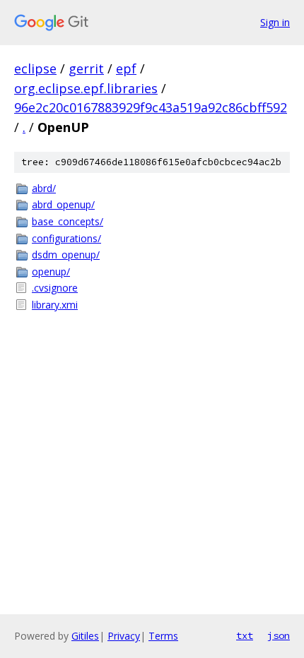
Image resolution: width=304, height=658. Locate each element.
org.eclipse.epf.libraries (86, 88)
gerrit (86, 68)
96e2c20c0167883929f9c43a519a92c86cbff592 (150, 107)
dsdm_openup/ (66, 254)
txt (244, 635)
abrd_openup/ (63, 204)
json (278, 635)
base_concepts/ (67, 221)
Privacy (123, 635)
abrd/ (44, 188)
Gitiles (85, 635)
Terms (163, 635)
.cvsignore (55, 287)
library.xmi (55, 304)
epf (126, 68)
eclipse (35, 68)
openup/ (51, 271)
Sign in (275, 22)
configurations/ (66, 238)
